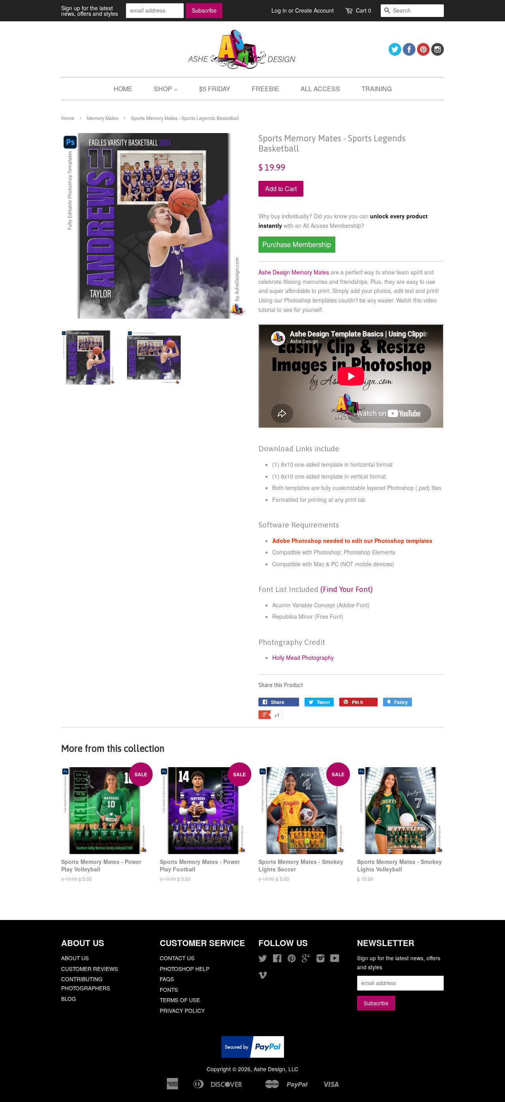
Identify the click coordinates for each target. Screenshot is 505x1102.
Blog (68, 999)
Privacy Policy (182, 1010)
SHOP (164, 88)
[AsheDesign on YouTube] (334, 959)
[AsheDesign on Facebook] (409, 53)
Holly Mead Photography (303, 657)
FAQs (167, 979)
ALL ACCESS (320, 88)
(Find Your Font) (346, 589)
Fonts (169, 989)
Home (67, 118)
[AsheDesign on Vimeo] (262, 976)
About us (75, 958)
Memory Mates (102, 118)
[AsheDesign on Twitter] (395, 53)
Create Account (314, 10)
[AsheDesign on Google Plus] (305, 959)
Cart (363, 10)
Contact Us (177, 958)
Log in (279, 10)
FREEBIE (265, 88)
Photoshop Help (184, 968)
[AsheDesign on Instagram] (437, 53)
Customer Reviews (89, 968)
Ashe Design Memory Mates (293, 272)
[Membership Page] (296, 250)
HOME (123, 88)
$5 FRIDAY (214, 88)
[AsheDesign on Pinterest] (423, 53)
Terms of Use (180, 1000)
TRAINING (376, 88)
